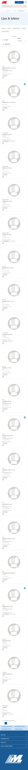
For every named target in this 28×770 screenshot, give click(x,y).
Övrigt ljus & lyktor (5, 31)
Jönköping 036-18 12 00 (7, 726)
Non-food (14, 10)
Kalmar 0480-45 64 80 (6, 729)
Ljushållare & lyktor (16, 28)
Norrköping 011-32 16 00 (20, 726)
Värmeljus (23, 28)
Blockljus (3, 28)
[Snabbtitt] (3, 77)
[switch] (3, 44)
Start (2, 10)
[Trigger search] (25, 6)
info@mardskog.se (19, 729)
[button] (21, 40)
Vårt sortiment (8, 10)
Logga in (19, 2)
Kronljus (9, 28)
